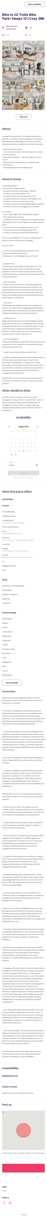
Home (4, 1191)
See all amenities (12, 683)
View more (23, 117)
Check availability (34, 4)
